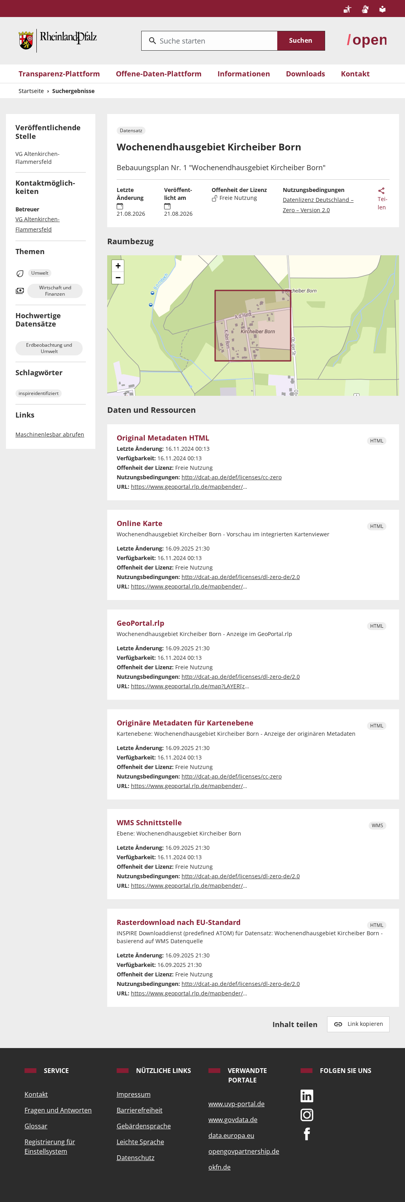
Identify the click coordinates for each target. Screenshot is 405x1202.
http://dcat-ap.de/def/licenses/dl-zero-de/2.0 (241, 577)
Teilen (383, 203)
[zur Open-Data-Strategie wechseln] (366, 39)
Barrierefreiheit (140, 1110)
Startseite (31, 91)
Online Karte (140, 523)
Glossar (36, 1126)
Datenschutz (136, 1157)
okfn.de (219, 1167)
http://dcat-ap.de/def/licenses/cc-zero (232, 477)
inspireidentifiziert (39, 393)
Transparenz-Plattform (59, 73)
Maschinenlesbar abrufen (49, 434)
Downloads (305, 73)
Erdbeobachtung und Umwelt (49, 348)
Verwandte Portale (246, 1075)
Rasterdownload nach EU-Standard (178, 922)
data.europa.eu (231, 1135)
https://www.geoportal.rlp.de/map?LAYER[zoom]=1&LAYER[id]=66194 (222, 686)
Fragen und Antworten (58, 1110)
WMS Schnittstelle (149, 822)
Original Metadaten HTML (163, 438)
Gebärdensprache (144, 1126)
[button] (118, 266)
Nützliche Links (162, 1070)
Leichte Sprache (140, 1141)
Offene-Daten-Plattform (159, 73)
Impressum (134, 1094)
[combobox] (209, 40)
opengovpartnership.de (243, 1151)
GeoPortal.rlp (140, 623)
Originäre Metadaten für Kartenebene (185, 723)
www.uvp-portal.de (236, 1103)
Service (55, 1070)
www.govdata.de (232, 1119)
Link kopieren (365, 1023)
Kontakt (355, 73)
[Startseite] (58, 39)
